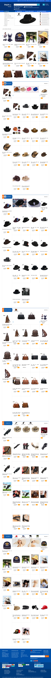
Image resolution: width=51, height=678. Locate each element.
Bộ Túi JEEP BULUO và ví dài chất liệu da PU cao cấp (26, 413)
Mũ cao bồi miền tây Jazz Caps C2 (26, 162)
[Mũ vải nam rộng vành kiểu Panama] (31, 37)
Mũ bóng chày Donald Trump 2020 (44, 615)
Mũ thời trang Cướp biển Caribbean (31, 63)
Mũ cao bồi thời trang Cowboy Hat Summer (26, 186)
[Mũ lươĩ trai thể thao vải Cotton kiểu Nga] (19, 37)
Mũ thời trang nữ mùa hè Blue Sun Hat (43, 44)
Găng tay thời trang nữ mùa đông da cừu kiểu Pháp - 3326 (44, 502)
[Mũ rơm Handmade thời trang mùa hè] (43, 56)
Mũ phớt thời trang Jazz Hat (6, 229)
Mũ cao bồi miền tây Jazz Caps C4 (16, 162)
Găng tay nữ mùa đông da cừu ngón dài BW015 (35, 502)
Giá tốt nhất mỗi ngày (41, 11)
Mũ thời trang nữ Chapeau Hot (26, 591)
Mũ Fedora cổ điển (34, 275)
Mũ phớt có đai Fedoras (16, 299)
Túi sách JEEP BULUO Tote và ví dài (35, 389)
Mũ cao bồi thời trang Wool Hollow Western (7, 134)
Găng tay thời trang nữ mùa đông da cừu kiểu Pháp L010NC (35, 454)
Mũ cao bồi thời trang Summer (44, 19)
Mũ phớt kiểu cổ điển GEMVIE (26, 275)
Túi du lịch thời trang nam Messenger (7, 343)
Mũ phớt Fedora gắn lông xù (26, 251)
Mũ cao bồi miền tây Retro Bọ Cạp (7, 116)
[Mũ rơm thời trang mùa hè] (31, 18)
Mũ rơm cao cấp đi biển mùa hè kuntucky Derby (35, 591)
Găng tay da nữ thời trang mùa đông (7, 438)
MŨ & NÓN (17, 673)
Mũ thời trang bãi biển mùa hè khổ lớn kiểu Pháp (44, 592)
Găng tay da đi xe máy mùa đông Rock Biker (44, 454)
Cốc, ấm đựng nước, (7, 672)
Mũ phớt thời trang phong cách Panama (16, 251)
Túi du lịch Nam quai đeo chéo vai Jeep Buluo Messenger (16, 365)
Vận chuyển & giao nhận (15, 652)
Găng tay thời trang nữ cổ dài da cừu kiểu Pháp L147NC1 (16, 502)
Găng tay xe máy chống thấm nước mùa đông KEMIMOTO (26, 454)
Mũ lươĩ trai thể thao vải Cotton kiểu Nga (20, 44)
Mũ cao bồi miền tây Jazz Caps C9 (7, 152)
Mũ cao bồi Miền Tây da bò (45, 14)
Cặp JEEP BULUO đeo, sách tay (44, 389)
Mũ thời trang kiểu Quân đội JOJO (16, 591)
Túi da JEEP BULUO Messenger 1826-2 (44, 365)
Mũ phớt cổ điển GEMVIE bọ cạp (16, 275)
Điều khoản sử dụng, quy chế (24, 656)
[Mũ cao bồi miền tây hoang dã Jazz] (19, 56)
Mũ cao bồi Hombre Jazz (35, 138)
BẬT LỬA (29, 670)
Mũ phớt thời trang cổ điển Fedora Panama (44, 275)
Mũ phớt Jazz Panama (43, 251)
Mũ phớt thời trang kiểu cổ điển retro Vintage (26, 299)
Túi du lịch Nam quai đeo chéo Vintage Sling (7, 379)
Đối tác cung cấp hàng (22, 0)
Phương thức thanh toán (15, 653)
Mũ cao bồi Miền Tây (44, 17)
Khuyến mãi (19, 11)
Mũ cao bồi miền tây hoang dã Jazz (20, 63)
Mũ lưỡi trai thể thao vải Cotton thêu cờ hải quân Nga (8, 63)
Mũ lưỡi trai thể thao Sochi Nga (16, 639)
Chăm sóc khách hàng (31, 0)
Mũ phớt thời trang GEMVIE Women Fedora (7, 211)
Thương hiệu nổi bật (29, 11)
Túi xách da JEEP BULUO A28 (35, 365)
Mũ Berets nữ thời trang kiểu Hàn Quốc (26, 615)
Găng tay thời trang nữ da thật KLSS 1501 (44, 435)
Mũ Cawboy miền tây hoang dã (16, 138)
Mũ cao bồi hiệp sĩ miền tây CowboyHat (44, 162)
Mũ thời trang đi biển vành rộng (45, 22)
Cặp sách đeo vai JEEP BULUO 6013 (26, 365)
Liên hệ (22, 653)
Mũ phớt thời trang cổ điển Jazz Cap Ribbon (44, 208)
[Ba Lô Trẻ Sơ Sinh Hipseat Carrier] (8, 37)
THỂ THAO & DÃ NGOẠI (19, 670)
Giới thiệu (22, 652)
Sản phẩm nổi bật (7, 28)
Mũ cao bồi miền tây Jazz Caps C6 (44, 138)
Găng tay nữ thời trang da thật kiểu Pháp (7, 474)
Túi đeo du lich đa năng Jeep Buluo (7, 361)
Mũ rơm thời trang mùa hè (45, 12)
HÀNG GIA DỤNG (6, 670)
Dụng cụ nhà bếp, (6, 673)
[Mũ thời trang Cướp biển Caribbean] (31, 56)
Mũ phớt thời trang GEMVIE (6, 247)
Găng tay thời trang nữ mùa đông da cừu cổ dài (16, 454)
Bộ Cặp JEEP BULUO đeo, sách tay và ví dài (16, 413)
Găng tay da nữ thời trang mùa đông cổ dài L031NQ (16, 526)
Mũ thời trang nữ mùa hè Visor (26, 639)
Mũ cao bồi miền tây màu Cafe (26, 138)
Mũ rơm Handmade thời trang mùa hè (43, 63)
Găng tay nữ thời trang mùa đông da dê (35, 478)
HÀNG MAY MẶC (43, 670)
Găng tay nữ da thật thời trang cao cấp (7, 492)
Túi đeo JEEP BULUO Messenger (16, 389)
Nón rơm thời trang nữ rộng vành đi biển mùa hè (16, 616)
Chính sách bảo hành (15, 657)
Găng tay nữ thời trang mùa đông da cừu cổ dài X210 (7, 456)
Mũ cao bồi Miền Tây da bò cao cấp (44, 114)
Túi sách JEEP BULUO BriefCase (26, 389)
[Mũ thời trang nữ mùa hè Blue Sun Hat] (43, 37)
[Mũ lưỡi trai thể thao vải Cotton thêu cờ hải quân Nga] (8, 56)
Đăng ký (38, 0)
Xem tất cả (5, 25)
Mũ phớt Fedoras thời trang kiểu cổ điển (35, 251)
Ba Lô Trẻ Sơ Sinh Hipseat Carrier (8, 44)
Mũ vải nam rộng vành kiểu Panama (31, 44)
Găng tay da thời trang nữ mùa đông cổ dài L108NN (26, 526)
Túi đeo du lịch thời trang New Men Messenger (7, 324)
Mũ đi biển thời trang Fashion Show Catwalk (35, 615)
